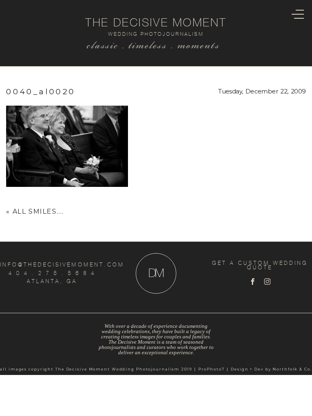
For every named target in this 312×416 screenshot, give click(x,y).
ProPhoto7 (211, 369)
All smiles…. (38, 211)
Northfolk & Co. (292, 369)
